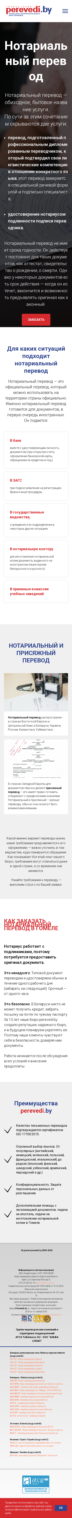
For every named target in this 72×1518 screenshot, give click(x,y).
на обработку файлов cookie (36, 1506)
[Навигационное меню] (65, 11)
